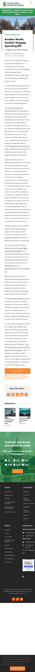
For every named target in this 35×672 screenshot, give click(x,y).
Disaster (7, 501)
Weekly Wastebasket (18, 53)
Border (22, 375)
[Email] (26, 394)
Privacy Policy (9, 555)
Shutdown (8, 378)
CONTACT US (27, 529)
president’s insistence (12, 238)
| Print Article (20, 55)
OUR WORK (27, 490)
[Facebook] (8, 394)
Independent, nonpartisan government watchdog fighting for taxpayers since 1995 (17, 12)
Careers (7, 536)
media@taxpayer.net (30, 545)
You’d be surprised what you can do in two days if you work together (17, 347)
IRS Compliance (9, 561)
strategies (17, 251)
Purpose (27, 269)
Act (16, 269)
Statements (26, 510)
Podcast (25, 518)
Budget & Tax (8, 53)
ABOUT (7, 529)
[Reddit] (17, 394)
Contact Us (29, 594)
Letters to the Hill (28, 506)
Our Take (26, 498)
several (20, 248)
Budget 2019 (25, 377)
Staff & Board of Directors (9, 544)
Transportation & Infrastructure (10, 510)
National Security (10, 515)
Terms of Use (9, 565)
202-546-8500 (29, 538)
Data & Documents (26, 514)
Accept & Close (17, 668)
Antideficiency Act (11, 266)
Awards (7, 548)
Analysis (25, 494)
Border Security (10, 377)
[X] (13, 394)
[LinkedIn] (22, 394)
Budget (18, 377)
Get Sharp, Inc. (22, 596)
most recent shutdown (15, 299)
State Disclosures (10, 558)
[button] (6, 418)
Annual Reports (9, 551)
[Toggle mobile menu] (31, 3)
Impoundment (10, 269)
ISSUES (7, 490)
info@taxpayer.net (30, 535)
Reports (25, 521)
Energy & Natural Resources (10, 505)
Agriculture (8, 494)
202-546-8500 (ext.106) (29, 549)
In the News (8, 540)
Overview (7, 533)
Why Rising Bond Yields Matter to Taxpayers (28, 419)
